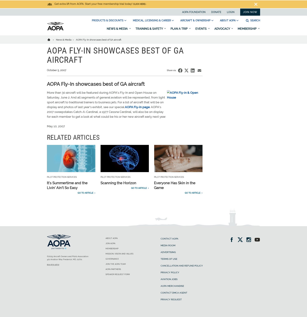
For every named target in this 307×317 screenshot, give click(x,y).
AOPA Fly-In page (137, 107)
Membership (247, 28)
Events (201, 28)
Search (255, 20)
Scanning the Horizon (118, 183)
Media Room (168, 245)
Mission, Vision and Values (119, 254)
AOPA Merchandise (172, 286)
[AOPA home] (55, 29)
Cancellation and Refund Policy (182, 265)
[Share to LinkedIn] (192, 70)
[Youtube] (257, 240)
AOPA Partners (113, 269)
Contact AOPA (169, 238)
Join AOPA (110, 243)
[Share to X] (186, 70)
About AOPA (228, 20)
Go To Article (85, 193)
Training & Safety (149, 28)
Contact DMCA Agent (174, 292)
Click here (139, 4)
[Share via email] (199, 70)
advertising (168, 252)
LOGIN (231, 12)
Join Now (250, 12)
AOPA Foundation (194, 12)
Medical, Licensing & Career (152, 20)
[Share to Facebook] (180, 70)
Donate (216, 12)
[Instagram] (250, 240)
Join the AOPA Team (116, 264)
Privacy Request (171, 299)
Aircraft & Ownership (195, 20)
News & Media (117, 28)
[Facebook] (233, 240)
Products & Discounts (107, 20)
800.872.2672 (53, 265)
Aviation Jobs (169, 279)
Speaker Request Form (118, 274)
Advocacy (222, 28)
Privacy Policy (170, 272)
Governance (112, 259)
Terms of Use (169, 259)
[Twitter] (241, 240)
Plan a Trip (179, 28)
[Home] (51, 39)
